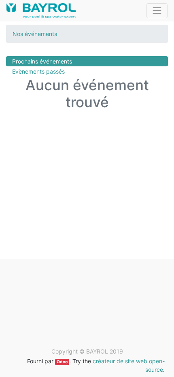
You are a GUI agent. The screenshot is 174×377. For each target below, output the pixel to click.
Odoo (62, 361)
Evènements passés (38, 71)
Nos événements (35, 33)
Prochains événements (42, 61)
